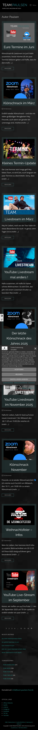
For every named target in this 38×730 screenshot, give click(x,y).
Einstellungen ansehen (19, 379)
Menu (34, 5)
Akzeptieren (19, 369)
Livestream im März (19, 219)
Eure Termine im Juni (19, 47)
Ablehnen (19, 374)
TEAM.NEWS (6, 668)
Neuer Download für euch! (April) (11, 652)
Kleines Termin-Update (19, 163)
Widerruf (19, 724)
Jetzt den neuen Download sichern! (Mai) (14, 649)
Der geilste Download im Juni (10, 642)
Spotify (5, 705)
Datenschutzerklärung (20, 382)
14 (28, 628)
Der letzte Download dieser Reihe (12, 638)
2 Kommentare (7, 540)
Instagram (6, 709)
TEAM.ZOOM (7, 679)
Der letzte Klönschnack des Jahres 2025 (19, 338)
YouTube (6, 715)
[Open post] (19, 32)
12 (21, 628)
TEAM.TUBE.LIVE (8, 675)
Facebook (6, 711)
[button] (35, 348)
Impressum (31, 382)
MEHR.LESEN (8, 68)
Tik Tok (5, 713)
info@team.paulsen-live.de (22, 690)
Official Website (8, 703)
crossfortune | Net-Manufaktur (19, 727)
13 (24, 628)
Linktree (5, 707)
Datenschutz (11, 722)
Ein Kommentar (7, 109)
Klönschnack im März (19, 103)
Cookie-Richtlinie (8, 382)
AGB (6, 722)
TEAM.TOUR (6, 672)
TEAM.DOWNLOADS (9, 665)
